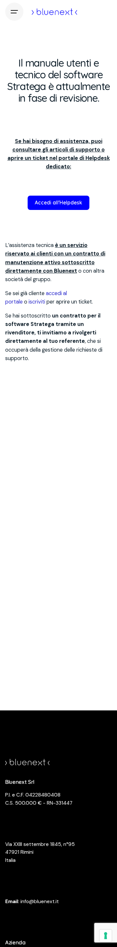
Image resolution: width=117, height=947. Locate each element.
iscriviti (37, 301)
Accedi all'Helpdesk (58, 202)
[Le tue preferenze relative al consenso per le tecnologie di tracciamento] (105, 935)
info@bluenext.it (39, 901)
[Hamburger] (14, 12)
